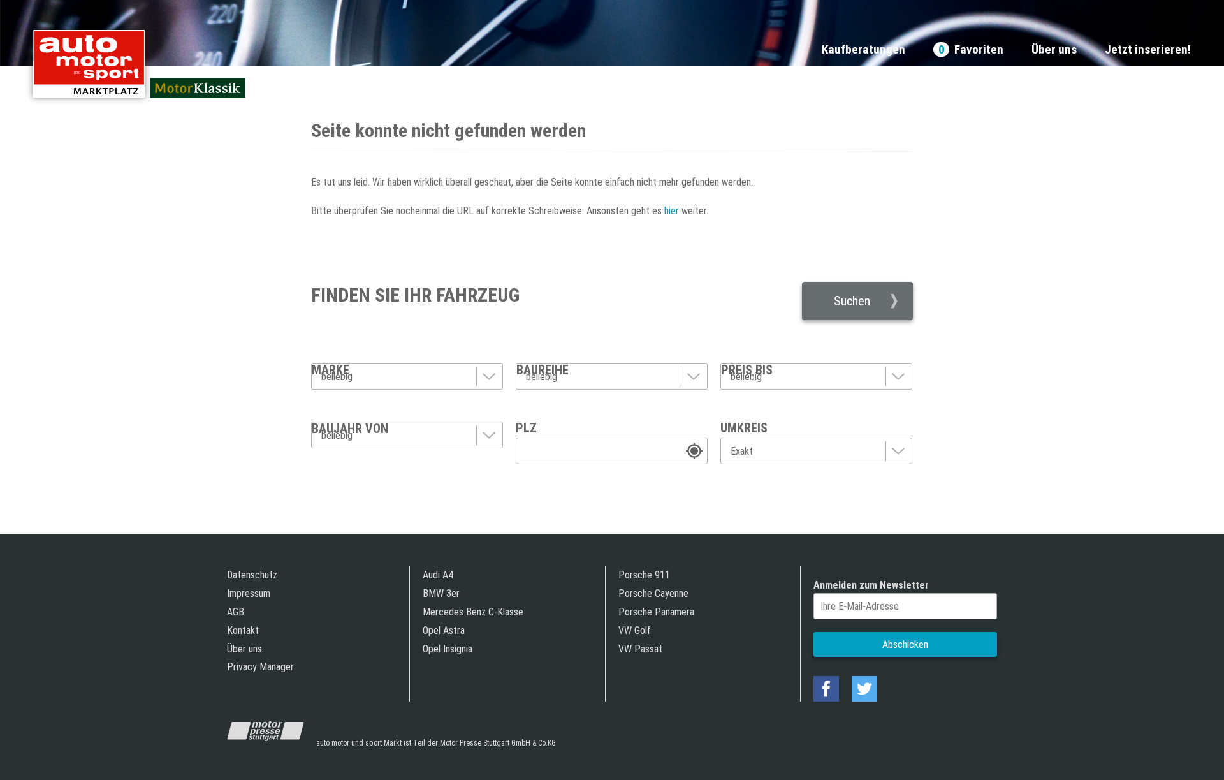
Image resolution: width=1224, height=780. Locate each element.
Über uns (1054, 50)
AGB (235, 612)
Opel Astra (444, 630)
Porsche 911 (644, 575)
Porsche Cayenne (653, 593)
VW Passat (640, 649)
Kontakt (243, 630)
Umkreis (744, 428)
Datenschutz (252, 575)
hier (670, 211)
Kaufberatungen (863, 50)
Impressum (248, 593)
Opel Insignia (447, 649)
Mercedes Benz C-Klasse (473, 612)
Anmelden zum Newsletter (871, 585)
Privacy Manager (260, 667)
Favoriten (970, 50)
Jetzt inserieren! (1148, 50)
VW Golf (634, 630)
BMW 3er (441, 593)
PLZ (526, 428)
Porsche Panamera (656, 612)
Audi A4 (438, 575)
